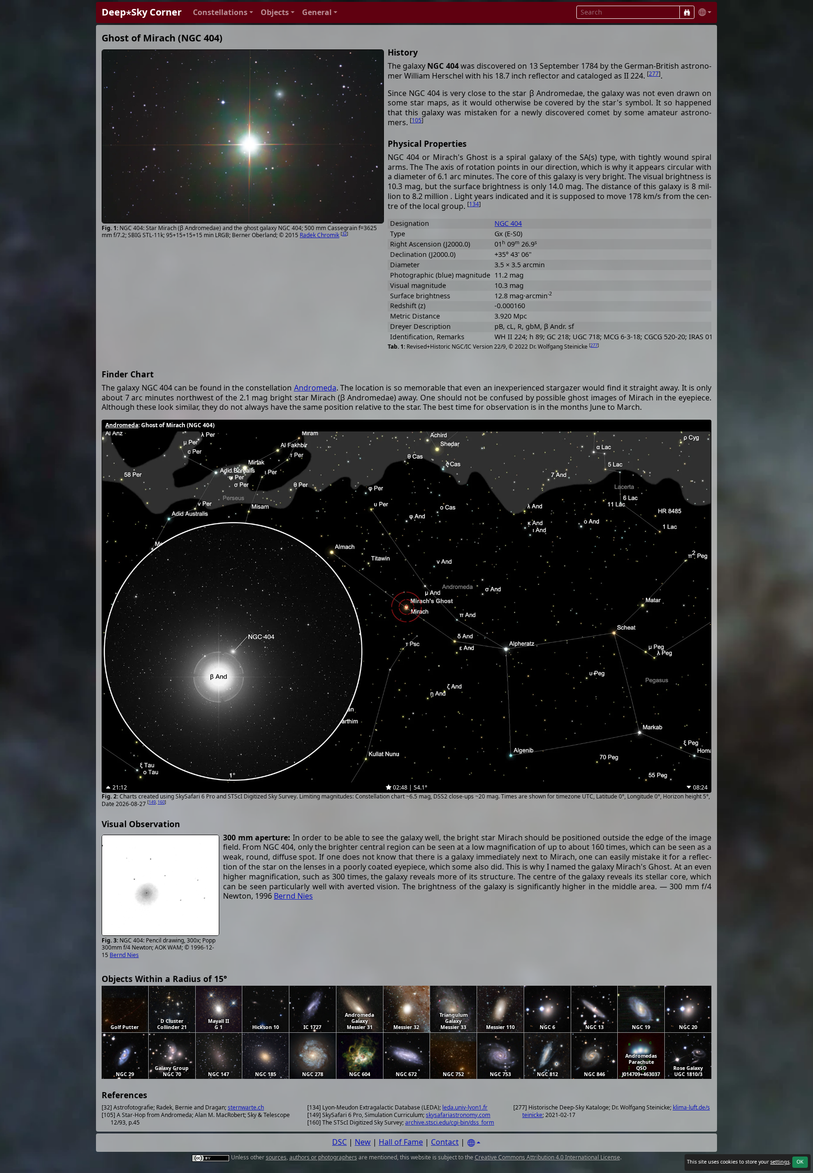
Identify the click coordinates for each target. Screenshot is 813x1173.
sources (276, 1157)
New (363, 1142)
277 (654, 74)
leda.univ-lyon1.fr (464, 1107)
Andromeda (315, 388)
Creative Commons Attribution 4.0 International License (547, 1157)
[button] (223, 12)
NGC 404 (508, 223)
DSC (339, 1142)
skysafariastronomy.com (458, 1115)
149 (152, 802)
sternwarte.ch (246, 1107)
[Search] (686, 12)
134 (474, 204)
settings (779, 1161)
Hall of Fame (401, 1142)
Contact (445, 1142)
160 (161, 802)
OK (800, 1161)
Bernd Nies (124, 955)
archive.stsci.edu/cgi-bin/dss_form (449, 1122)
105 (417, 120)
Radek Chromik (319, 235)
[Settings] (474, 1143)
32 (344, 234)
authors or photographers (323, 1157)
